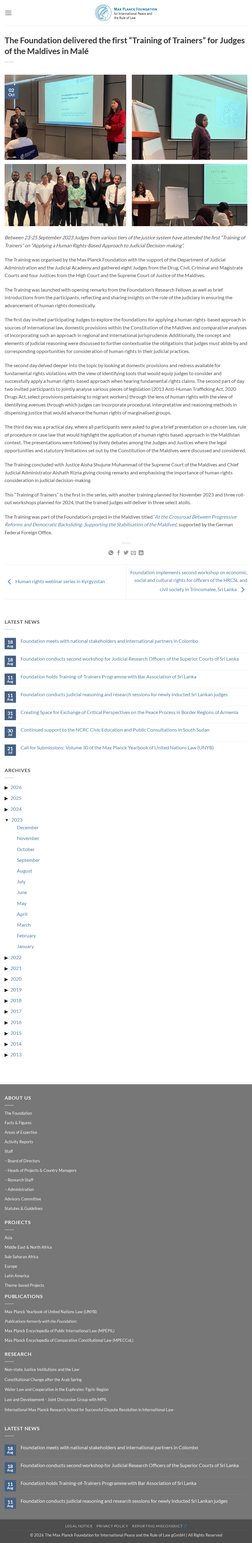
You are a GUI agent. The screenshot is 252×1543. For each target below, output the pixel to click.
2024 (16, 809)
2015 (16, 1033)
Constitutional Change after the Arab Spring (43, 1379)
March (24, 925)
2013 (16, 1054)
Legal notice (79, 1526)
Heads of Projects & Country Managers (42, 1170)
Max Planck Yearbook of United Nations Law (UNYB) (51, 1311)
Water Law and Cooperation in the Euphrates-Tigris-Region (56, 1389)
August (24, 871)
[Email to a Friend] (133, 553)
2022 (16, 957)
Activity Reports (19, 1141)
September (28, 860)
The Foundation (18, 1113)
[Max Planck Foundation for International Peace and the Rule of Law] (126, 13)
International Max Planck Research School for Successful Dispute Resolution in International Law (89, 1409)
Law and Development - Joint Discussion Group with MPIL (56, 1399)
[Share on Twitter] (126, 553)
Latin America (17, 1275)
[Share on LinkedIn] (141, 553)
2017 (16, 1011)
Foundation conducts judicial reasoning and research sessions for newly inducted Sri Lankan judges (124, 694)
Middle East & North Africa (28, 1247)
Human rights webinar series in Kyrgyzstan (59, 581)
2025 (16, 798)
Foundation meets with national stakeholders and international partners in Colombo (109, 641)
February (26, 935)
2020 (16, 979)
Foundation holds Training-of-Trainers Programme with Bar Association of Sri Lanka (108, 676)
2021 (16, 968)
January (25, 946)
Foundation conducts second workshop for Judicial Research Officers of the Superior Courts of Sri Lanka (130, 659)
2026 (16, 787)
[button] (8, 12)
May (21, 903)
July (21, 881)
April (22, 914)
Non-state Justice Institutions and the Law (42, 1369)
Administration (21, 1189)
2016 (16, 1022)
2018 (16, 1000)
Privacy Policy (112, 1526)
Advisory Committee (23, 1198)
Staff (9, 1151)
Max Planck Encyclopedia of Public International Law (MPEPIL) (60, 1330)
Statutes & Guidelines (24, 1208)
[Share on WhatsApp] (110, 553)
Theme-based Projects (24, 1285)
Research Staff (20, 1179)
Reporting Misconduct (157, 1526)
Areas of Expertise (21, 1132)
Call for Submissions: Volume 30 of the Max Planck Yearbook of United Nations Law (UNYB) (117, 747)
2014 (16, 1043)
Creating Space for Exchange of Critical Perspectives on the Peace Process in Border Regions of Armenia (129, 712)
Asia (8, 1237)
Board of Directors (24, 1160)
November (28, 838)
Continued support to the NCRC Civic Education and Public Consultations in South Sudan (115, 729)
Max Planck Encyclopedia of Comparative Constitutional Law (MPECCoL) (69, 1340)
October (26, 849)
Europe (11, 1266)
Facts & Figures (18, 1122)
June (22, 892)
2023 (16, 820)
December (28, 827)
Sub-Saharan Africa (21, 1256)
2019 (16, 989)
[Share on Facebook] (118, 553)
